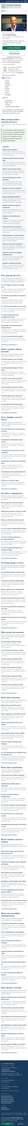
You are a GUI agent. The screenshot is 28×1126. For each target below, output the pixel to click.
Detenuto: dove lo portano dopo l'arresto (13, 598)
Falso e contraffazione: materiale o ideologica (11, 941)
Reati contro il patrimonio (11, 767)
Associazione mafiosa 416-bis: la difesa (12, 923)
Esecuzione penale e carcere (12, 562)
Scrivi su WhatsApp (15, 48)
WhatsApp (17, 1)
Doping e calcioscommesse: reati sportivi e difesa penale (13, 998)
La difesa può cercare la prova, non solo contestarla (12, 451)
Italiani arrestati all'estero (10, 149)
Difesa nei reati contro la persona (12, 226)
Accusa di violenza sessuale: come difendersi (11, 743)
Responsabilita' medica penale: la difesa (12, 733)
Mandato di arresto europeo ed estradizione (12, 206)
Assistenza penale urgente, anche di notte (13, 159)
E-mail (21, 1)
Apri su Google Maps (5, 1082)
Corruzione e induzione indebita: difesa (12, 581)
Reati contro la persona (10, 697)
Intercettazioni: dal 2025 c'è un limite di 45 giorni (13, 462)
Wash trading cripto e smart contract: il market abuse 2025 (12, 852)
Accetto (7, 1123)
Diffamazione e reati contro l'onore (11, 705)
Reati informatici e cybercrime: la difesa (12, 1008)
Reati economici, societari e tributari (12, 840)
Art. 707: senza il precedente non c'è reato (13, 306)
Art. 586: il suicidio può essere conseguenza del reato (10, 316)
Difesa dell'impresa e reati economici (13, 235)
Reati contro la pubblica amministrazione (10, 914)
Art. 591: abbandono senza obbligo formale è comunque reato (13, 753)
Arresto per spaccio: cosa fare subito (12, 359)
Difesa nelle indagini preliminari (12, 197)
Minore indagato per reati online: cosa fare (13, 714)
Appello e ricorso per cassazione (12, 188)
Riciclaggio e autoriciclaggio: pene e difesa (13, 881)
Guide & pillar (4, 1107)
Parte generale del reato (10, 275)
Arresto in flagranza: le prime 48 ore (11, 396)
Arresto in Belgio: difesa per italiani (11, 641)
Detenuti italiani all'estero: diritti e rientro (12, 572)
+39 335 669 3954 (9, 1)
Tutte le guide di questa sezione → (9, 344)
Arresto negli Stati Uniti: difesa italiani (12, 404)
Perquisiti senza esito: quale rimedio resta (13, 472)
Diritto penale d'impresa (6, 1096)
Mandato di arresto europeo (7, 1097)
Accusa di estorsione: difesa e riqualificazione (10, 795)
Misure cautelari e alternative (7, 1101)
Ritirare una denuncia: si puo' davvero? (12, 520)
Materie (3, 11)
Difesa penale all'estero (6, 1102)
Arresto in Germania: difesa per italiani (12, 650)
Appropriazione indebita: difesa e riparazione (11, 785)
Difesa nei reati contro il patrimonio (13, 244)
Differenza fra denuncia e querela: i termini (13, 511)
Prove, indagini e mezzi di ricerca (11, 418)
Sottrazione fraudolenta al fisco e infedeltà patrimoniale (13, 863)
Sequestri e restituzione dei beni (12, 263)
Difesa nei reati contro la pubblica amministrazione (12, 253)
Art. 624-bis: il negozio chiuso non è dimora (13, 805)
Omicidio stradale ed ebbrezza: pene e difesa (12, 1034)
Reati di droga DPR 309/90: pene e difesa (13, 1044)
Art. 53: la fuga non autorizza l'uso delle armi (12, 286)
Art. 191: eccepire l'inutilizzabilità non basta (13, 528)
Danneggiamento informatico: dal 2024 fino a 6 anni (13, 825)
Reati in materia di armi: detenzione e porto (13, 1016)
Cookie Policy (4, 1120)
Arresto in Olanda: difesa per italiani (11, 676)
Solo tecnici (20, 1123)
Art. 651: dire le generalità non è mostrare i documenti (13, 296)
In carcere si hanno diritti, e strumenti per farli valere (13, 607)
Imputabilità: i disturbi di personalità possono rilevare (11, 326)
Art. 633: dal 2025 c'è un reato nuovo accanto (12, 815)
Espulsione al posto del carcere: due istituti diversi (13, 618)
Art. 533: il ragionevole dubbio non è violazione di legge (11, 549)
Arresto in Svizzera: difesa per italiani (12, 684)
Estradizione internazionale (7, 1099)
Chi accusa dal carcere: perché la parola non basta (13, 430)
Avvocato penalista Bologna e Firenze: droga (12, 369)
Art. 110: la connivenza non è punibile (12, 336)
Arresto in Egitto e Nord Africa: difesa (12, 387)
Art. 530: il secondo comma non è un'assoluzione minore (11, 538)
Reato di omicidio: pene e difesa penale (12, 589)
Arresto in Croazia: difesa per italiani (11, 378)
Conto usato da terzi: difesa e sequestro (12, 775)
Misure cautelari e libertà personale (11, 350)
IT (25, 1)
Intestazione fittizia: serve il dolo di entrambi (14, 900)
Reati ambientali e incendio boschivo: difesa (13, 1025)
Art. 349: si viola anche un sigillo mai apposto (11, 974)
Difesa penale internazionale (12, 632)
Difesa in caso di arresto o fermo (12, 169)
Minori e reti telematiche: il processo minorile (11, 723)
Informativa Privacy (13, 1120)
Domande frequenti (5, 1109)
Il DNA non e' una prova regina (10, 480)
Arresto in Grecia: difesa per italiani (11, 667)
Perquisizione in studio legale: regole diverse (11, 441)
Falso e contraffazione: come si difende (12, 932)
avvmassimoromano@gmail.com (14, 57)
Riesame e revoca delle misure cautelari (11, 217)
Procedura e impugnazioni (11, 493)
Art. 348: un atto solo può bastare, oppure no (13, 963)
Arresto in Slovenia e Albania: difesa (11, 659)
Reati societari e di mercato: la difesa (11, 872)
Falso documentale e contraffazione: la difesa (12, 952)
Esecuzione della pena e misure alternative (12, 178)
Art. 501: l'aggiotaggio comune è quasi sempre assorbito (12, 891)
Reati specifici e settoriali (11, 987)
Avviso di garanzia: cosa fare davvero (12, 502)
